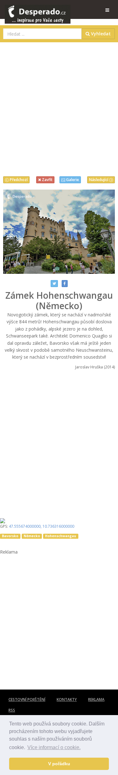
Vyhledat (100, 34)
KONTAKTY (67, 699)
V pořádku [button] (59, 763)
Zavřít (47, 179)
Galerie (72, 179)
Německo (32, 536)
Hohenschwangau (60, 536)
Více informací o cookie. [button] (54, 747)
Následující (99, 179)
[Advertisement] (59, 108)
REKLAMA (96, 699)
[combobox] (42, 33)
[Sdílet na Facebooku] (65, 283)
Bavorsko (10, 536)
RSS (11, 710)
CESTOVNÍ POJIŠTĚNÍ (26, 699)
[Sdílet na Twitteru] (54, 283)
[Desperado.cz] (37, 10)
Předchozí (18, 179)
